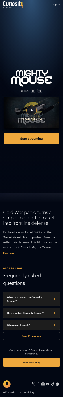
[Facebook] (38, 384)
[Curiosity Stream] (13, 4)
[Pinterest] (57, 384)
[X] (33, 384)
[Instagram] (43, 384)
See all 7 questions (31, 336)
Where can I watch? (18, 324)
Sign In (56, 4)
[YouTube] (47, 384)
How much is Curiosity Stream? (25, 312)
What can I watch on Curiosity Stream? (24, 299)
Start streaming (31, 138)
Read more (8, 252)
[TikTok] (52, 384)
